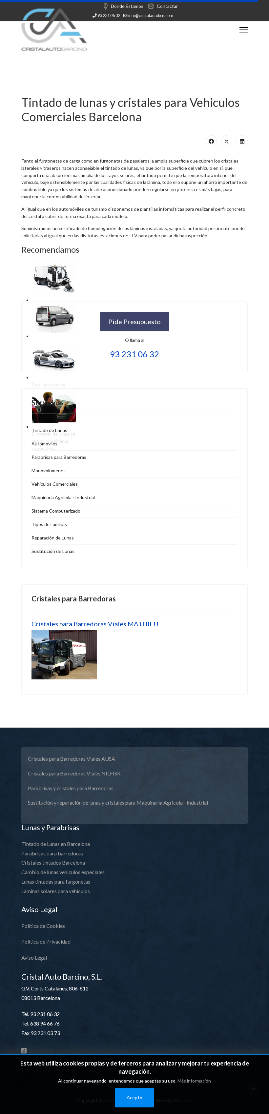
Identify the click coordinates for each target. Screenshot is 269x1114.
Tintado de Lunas (49, 430)
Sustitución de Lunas (52, 551)
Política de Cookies (43, 926)
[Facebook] (211, 141)
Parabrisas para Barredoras (58, 457)
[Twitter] (226, 141)
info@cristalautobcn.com (150, 15)
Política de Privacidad (46, 941)
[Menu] (243, 30)
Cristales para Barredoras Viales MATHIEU (94, 624)
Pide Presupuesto (134, 321)
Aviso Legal (34, 957)
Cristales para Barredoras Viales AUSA (71, 758)
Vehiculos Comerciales (54, 484)
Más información (194, 1081)
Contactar (167, 6)
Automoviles (44, 443)
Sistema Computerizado (55, 511)
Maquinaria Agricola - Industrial (63, 497)
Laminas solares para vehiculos (55, 891)
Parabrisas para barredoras (52, 853)
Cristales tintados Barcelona (53, 862)
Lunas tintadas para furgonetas (55, 881)
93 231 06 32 (108, 15)
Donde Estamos (127, 6)
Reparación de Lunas (52, 537)
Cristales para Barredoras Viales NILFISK (74, 773)
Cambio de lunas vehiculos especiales (63, 872)
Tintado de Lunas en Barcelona (55, 844)
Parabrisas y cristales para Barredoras (71, 788)
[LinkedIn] (242, 141)
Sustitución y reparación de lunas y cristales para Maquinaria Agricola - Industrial (118, 802)
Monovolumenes (48, 470)
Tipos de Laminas (49, 524)
